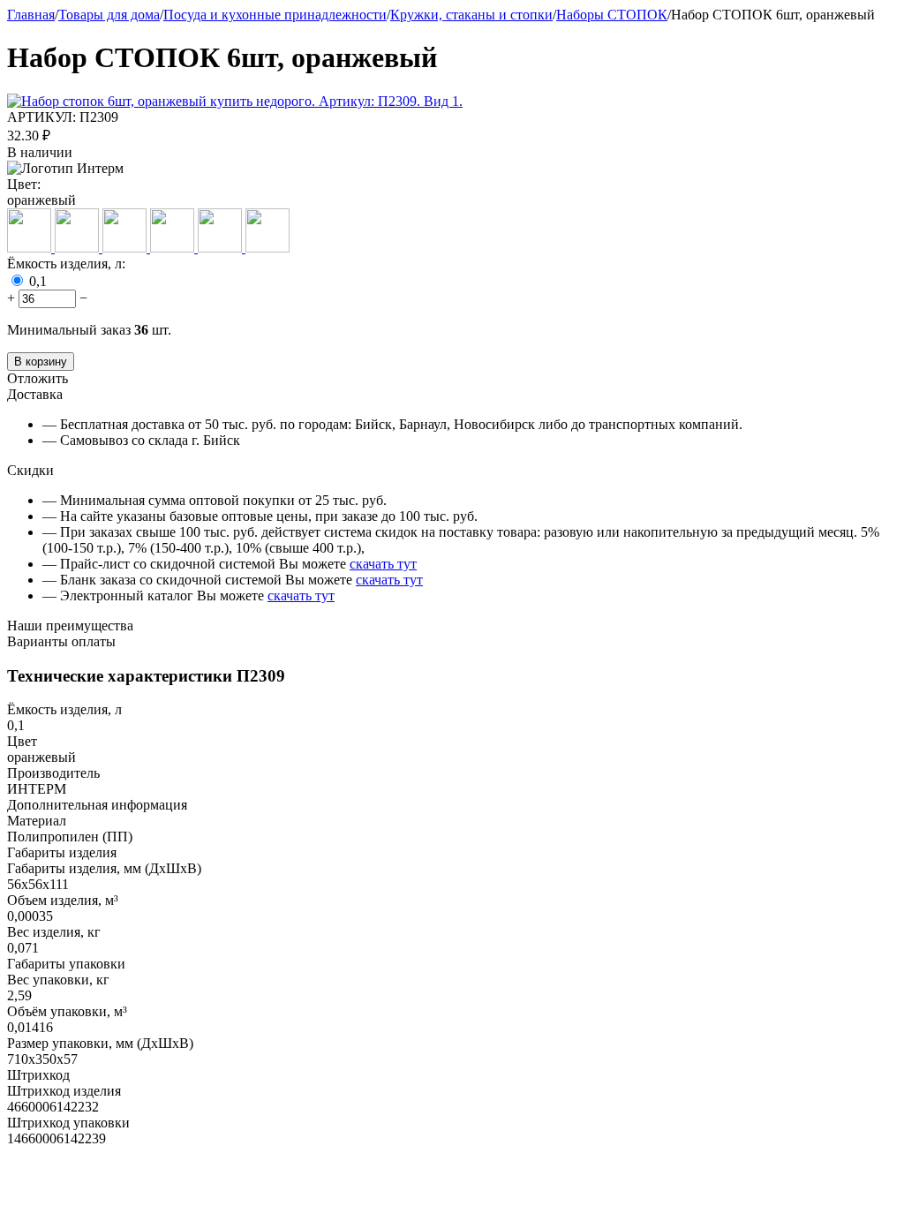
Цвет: (24, 184)
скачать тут (383, 563)
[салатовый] (267, 247)
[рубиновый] (221, 247)
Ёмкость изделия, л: (66, 263)
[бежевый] (31, 247)
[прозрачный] (174, 247)
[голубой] (78, 247)
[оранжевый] (126, 247)
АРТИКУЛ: (41, 116)
